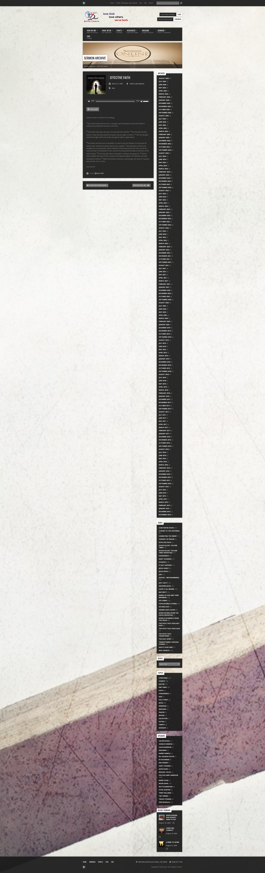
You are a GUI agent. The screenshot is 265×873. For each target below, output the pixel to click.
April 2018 (163, 387)
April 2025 (163, 128)
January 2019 (164, 359)
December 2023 (164, 178)
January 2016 (164, 471)
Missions (162, 709)
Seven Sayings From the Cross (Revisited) (168, 614)
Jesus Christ (164, 568)
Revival (162, 715)
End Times (163, 687)
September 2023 (165, 187)
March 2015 (163, 502)
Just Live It (163, 583)
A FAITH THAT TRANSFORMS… (98, 185)
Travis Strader (165, 799)
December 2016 (164, 437)
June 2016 (162, 455)
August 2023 (164, 191)
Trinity (162, 725)
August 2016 (164, 449)
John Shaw (163, 769)
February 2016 (164, 468)
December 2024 (164, 141)
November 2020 (165, 293)
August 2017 (164, 412)
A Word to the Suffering (169, 531)
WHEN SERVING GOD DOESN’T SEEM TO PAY (171, 817)
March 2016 (163, 465)
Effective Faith (99, 173)
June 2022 (162, 234)
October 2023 (164, 184)
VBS (145, 3)
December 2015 (164, 474)
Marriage (162, 706)
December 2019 (164, 328)
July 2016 (162, 452)
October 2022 (164, 222)
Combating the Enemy (168, 536)
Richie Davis (163, 783)
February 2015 (164, 505)
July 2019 (162, 343)
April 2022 (163, 240)
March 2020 (163, 318)
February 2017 (164, 430)
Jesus (161, 703)
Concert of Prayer (166, 539)
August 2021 (164, 265)
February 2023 (164, 209)
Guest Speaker (164, 766)
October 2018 (164, 368)
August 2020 (164, 303)
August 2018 (164, 374)
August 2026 (164, 78)
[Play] (89, 101)
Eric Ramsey (163, 763)
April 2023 (163, 203)
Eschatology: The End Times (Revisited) (168, 552)
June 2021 (162, 272)
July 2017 (162, 415)
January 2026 (164, 100)
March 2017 (163, 427)
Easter (161, 684)
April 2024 (163, 166)
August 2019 (164, 340)
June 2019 (162, 346)
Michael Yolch (165, 772)
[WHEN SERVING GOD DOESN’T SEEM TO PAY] (161, 819)
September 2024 (165, 150)
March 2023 (163, 206)
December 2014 (164, 512)
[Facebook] (84, 3)
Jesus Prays (163, 571)
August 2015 (164, 487)
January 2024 (164, 175)
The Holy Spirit (165, 639)
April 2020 (163, 315)
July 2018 (162, 377)
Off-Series (163, 600)
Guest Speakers (165, 559)
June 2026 (162, 85)
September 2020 (165, 300)
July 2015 (162, 490)
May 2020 (162, 312)
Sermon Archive (95, 57)
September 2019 (165, 337)
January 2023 (164, 212)
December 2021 (164, 253)
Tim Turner (163, 796)
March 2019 (163, 356)
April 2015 (163, 499)
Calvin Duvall (164, 741)
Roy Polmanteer (165, 787)
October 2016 (164, 443)
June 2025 (162, 122)
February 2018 (164, 393)
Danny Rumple (164, 753)
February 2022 (164, 247)
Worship (162, 728)
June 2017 (162, 418)
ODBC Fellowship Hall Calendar (126, 3)
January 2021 (164, 287)
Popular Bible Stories (168, 604)
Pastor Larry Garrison (137, 84)
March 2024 (163, 169)
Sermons (92, 66)
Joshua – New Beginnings (169, 578)
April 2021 (163, 278)
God (160, 697)
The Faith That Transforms (165, 635)
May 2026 (162, 88)
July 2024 (162, 156)
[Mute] (141, 101)
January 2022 (164, 250)
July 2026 (162, 81)
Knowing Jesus (165, 586)
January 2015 (164, 508)
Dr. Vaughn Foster (166, 756)
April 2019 (163, 353)
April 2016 (163, 462)
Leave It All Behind (166, 589)
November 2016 (165, 440)
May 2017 (162, 421)
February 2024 (164, 172)
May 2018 (162, 384)
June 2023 (162, 197)
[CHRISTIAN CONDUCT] (161, 832)
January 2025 (164, 137)
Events (151, 3)
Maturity (163, 592)
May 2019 (162, 349)
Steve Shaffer (164, 790)
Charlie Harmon (165, 744)
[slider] (146, 101)
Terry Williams (165, 793)
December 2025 (164, 103)
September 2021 (165, 262)
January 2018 (164, 396)
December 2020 (164, 290)
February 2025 (164, 134)
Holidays (162, 562)
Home (112, 3)
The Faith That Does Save (169, 629)
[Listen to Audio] (173, 823)
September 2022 (165, 225)
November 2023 (165, 181)
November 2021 (165, 256)
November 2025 (165, 106)
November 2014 (165, 515)
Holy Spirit (163, 700)
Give (140, 3)
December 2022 (164, 215)
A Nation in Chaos (166, 528)
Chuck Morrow (165, 747)
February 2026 (164, 97)
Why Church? (164, 650)
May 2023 (162, 200)
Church (162, 681)
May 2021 (162, 275)
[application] (118, 101)
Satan (161, 722)
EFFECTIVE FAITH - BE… (140, 185)
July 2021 (162, 268)
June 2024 (162, 159)
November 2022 (165, 219)
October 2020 (164, 296)
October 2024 (164, 147)
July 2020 (162, 306)
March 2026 (163, 94)
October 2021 (164, 259)
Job (160, 574)
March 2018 (163, 390)
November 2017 (165, 402)
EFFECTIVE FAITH (102, 66)
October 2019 (164, 334)
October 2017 (164, 406)
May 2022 (162, 237)
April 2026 (163, 91)
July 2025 (162, 119)
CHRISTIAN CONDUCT (170, 829)
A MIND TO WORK (172, 842)
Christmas (163, 678)
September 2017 (165, 409)
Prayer (161, 712)
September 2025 (165, 113)
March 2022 (163, 243)
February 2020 (164, 321)
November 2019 (165, 331)
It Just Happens (165, 565)
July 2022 (162, 231)
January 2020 (164, 325)
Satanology (164, 607)
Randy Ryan (163, 780)
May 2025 (162, 125)
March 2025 (163, 131)
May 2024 (162, 162)
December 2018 (164, 362)
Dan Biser (162, 750)
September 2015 (165, 484)
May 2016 (162, 458)
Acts (113, 88)
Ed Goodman (164, 760)
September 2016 (165, 446)
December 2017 (164, 399)
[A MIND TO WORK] (161, 846)
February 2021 (164, 284)
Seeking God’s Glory (167, 610)
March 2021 (163, 281)
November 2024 (165, 144)
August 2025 (164, 116)
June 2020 (162, 309)
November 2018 (165, 365)
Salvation (163, 718)
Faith (161, 690)
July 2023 (162, 194)
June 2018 (162, 381)
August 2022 (164, 228)
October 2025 (164, 109)
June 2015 (162, 493)
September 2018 (165, 371)
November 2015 (165, 477)
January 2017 (164, 434)
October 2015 (164, 480)
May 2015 (162, 496)
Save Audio (94, 109)
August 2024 (164, 153)
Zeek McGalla (164, 802)
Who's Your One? (166, 647)
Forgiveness (164, 556)
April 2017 (163, 424)
